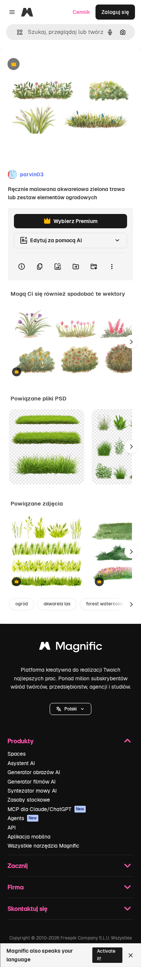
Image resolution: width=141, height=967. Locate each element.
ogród (21, 604)
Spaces (17, 753)
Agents (22, 818)
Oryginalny (52, 64)
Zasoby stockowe (29, 799)
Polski (70, 709)
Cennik (81, 12)
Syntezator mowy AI (32, 790)
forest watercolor (105, 604)
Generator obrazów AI (34, 772)
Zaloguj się (115, 12)
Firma (16, 887)
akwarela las (57, 604)
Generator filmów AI (32, 781)
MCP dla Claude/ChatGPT (46, 809)
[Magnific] (70, 648)
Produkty (20, 741)
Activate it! (106, 954)
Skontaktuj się (27, 908)
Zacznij (18, 865)
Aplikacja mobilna (29, 836)
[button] (70, 709)
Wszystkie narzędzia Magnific (43, 845)
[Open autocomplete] (16, 32)
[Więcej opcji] (111, 266)
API (12, 827)
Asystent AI (21, 763)
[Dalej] (131, 341)
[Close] (131, 955)
